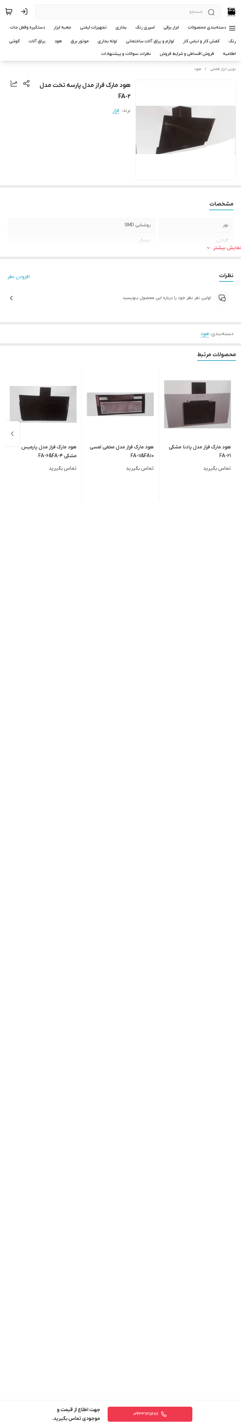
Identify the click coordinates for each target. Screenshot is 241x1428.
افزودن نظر (19, 277)
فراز (116, 110)
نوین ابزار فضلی (223, 69)
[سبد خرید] (9, 11)
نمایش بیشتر (227, 248)
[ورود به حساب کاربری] (25, 11)
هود (197, 69)
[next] (12, 433)
